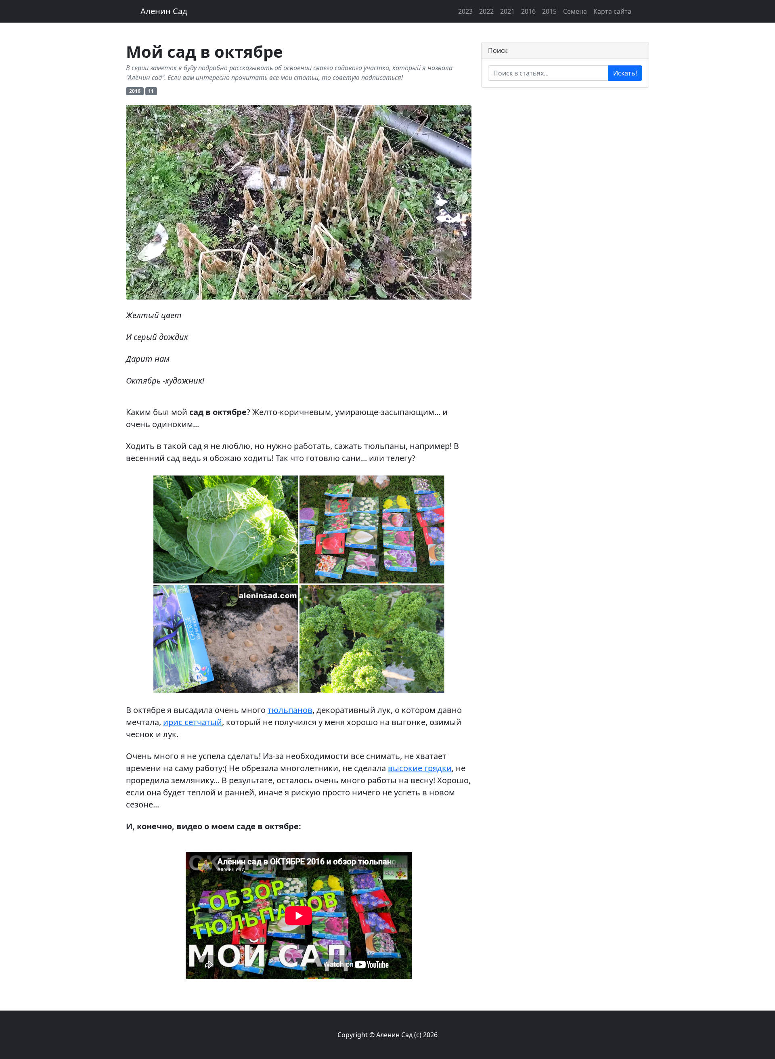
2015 (549, 11)
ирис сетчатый (192, 722)
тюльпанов (290, 710)
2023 (465, 11)
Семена (575, 11)
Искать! (625, 73)
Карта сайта (612, 11)
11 (151, 91)
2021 (507, 11)
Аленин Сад (163, 11)
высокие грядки (420, 768)
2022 (486, 11)
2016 (528, 11)
